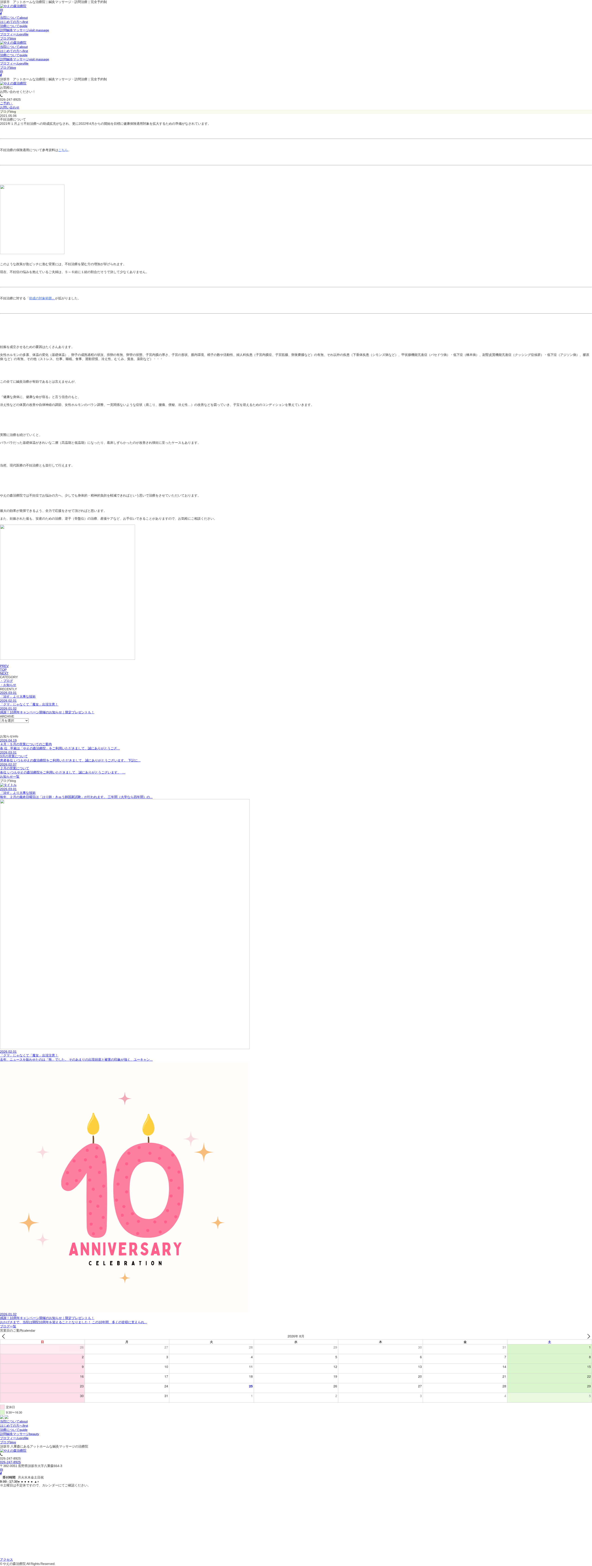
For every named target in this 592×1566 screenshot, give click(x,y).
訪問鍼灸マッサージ (24, 30)
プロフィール (14, 34)
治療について (14, 26)
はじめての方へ (14, 22)
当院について (14, 17)
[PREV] (4, 1336)
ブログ (8, 38)
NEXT (4, 673)
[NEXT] (587, 1336)
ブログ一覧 (8, 1326)
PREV (4, 666)
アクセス (6, 1559)
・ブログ (6, 681)
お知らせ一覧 (9, 776)
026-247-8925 (10, 1462)
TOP (3, 669)
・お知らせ (8, 685)
